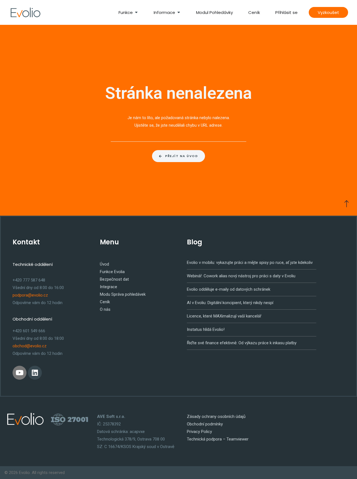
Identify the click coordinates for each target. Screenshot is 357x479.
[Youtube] (19, 373)
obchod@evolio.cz (30, 345)
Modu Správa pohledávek (123, 294)
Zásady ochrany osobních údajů (216, 416)
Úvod (104, 264)
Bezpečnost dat (114, 279)
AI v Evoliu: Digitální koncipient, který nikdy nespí (230, 302)
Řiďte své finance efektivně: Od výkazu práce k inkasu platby (241, 342)
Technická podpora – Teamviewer (218, 439)
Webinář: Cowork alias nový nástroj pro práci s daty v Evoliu (241, 275)
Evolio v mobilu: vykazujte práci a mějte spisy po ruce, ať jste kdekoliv (250, 262)
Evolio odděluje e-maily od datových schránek (228, 289)
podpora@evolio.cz (30, 295)
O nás (105, 309)
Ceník (105, 301)
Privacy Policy (199, 431)
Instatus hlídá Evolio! (206, 329)
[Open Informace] (179, 12)
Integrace (108, 286)
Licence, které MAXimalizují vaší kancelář (224, 316)
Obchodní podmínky (205, 424)
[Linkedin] (35, 373)
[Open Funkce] (136, 12)
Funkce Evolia (112, 271)
